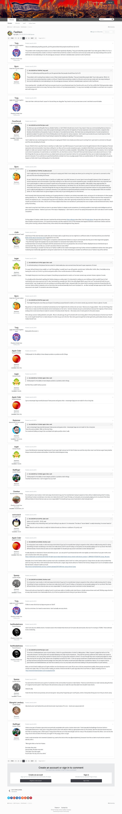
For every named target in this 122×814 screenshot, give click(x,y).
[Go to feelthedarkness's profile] (16, 632)
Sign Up (110, 2)
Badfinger (16, 470)
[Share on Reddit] (22, 798)
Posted (30, 43)
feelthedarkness (16, 624)
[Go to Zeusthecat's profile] (16, 129)
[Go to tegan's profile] (16, 267)
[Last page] (36, 38)
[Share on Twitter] (8, 798)
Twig (16, 43)
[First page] (8, 38)
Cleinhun (16, 491)
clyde (16, 34)
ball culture (90, 219)
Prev (12, 38)
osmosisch (16, 515)
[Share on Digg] (17, 798)
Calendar (17, 23)
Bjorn (16, 66)
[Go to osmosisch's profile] (16, 523)
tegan (16, 258)
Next (32, 38)
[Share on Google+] (14, 798)
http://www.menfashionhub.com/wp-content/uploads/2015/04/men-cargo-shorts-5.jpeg (50, 566)
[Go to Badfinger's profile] (16, 478)
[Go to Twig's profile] (16, 53)
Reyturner (16, 420)
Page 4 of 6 (42, 38)
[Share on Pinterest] (31, 798)
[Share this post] (112, 43)
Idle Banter (31, 34)
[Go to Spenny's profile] (16, 583)
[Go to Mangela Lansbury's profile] (16, 711)
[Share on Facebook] (11, 798)
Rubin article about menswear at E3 (35, 237)
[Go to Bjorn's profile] (16, 76)
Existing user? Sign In (98, 2)
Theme (57, 807)
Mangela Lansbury (16, 702)
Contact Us (64, 807)
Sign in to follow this (97, 31)
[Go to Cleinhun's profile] (16, 499)
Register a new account (36, 780)
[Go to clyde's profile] (10, 33)
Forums (10, 23)
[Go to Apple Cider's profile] (16, 359)
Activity (21, 20)
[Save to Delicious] (19, 798)
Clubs (29, 20)
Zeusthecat (16, 121)
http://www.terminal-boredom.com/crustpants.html (40, 670)
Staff (24, 23)
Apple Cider (16, 351)
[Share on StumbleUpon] (25, 798)
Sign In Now (86, 780)
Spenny (16, 575)
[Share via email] (28, 798)
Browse (12, 20)
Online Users (32, 23)
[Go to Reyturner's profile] (16, 430)
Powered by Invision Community (61, 811)
